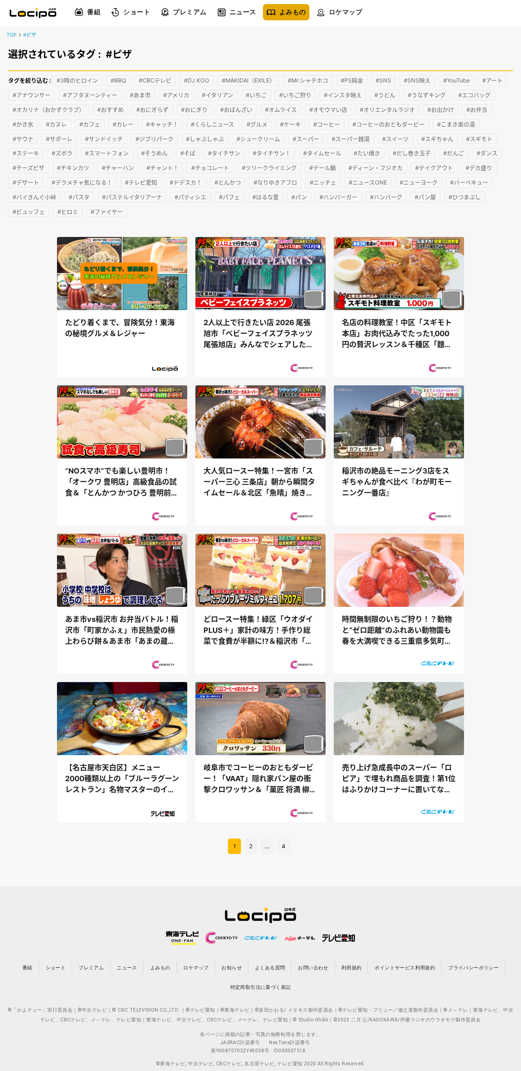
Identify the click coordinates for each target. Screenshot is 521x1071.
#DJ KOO (196, 80)
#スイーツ (395, 138)
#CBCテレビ (155, 80)
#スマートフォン (107, 153)
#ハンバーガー (338, 196)
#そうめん (154, 153)
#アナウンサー (31, 94)
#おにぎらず (152, 109)
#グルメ (257, 124)
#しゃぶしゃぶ (205, 138)
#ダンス (487, 153)
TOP (12, 35)
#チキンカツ (73, 167)
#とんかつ (228, 182)
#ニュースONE (368, 182)
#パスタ (79, 196)
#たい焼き (367, 153)
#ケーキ (290, 124)
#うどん (384, 94)
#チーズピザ (28, 167)
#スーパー (306, 138)
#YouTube (456, 80)
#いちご (256, 94)
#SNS (383, 80)
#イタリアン (217, 94)
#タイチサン (224, 153)
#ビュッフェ (29, 211)
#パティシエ (190, 196)
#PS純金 (352, 80)
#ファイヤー (107, 211)
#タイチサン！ (272, 153)
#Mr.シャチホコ (308, 80)
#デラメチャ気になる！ (82, 182)
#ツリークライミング (269, 167)
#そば (187, 153)
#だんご (453, 153)
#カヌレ (56, 124)
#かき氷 (23, 124)
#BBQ (118, 80)
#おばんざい (236, 109)
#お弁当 (476, 109)
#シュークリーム (258, 138)
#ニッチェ (323, 182)
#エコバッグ (474, 94)
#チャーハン (118, 167)
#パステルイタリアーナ (132, 196)
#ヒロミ (67, 211)
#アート (492, 80)
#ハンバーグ (386, 196)
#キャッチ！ (162, 124)
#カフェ (89, 124)
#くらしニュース (212, 124)
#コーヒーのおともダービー (388, 124)
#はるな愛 (265, 196)
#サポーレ (59, 138)
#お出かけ (440, 109)
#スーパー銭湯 (351, 138)
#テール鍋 (322, 167)
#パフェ (229, 196)
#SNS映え (417, 80)
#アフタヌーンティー (90, 94)
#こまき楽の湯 (456, 124)
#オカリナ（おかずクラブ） (49, 109)
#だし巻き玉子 (412, 153)
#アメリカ (176, 94)
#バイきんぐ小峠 (34, 196)
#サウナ (23, 138)
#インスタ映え (343, 94)
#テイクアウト (434, 167)
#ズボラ (62, 153)
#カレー (123, 124)
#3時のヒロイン (77, 80)
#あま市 (140, 94)
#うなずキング (427, 94)
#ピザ (29, 35)
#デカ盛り (479, 167)
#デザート (26, 182)
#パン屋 (425, 196)
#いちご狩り (295, 94)
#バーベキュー (469, 182)
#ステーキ (26, 153)
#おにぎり (194, 109)
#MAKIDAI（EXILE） (248, 80)
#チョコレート (210, 167)
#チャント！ (163, 167)
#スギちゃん (437, 138)
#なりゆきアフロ (275, 182)
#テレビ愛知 (141, 182)
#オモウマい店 (328, 109)
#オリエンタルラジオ (387, 109)
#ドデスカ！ (186, 182)
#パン (299, 196)
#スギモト (479, 138)
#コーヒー (326, 124)
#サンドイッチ (104, 138)
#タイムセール (322, 153)
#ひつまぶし (465, 196)
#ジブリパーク (154, 138)
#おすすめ (110, 109)
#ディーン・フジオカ (375, 167)
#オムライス (281, 109)
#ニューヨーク (419, 182)
